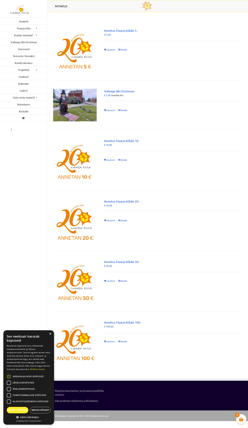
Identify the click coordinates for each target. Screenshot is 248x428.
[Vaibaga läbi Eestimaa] (75, 105)
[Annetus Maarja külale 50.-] (75, 281)
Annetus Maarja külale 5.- (121, 30)
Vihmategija (60, 415)
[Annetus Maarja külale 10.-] (75, 160)
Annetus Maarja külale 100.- (122, 322)
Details (124, 49)
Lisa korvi (110, 49)
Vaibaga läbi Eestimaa (119, 91)
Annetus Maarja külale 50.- (122, 261)
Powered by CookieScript (28, 421)
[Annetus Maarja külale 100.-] (75, 341)
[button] (29, 417)
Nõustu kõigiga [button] (17, 410)
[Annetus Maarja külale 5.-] (75, 50)
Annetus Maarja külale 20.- (122, 201)
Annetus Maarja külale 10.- (122, 140)
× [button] (50, 334)
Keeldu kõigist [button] (40, 410)
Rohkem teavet (37, 369)
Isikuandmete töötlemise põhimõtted (76, 400)
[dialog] (28, 377)
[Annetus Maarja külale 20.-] (75, 220)
